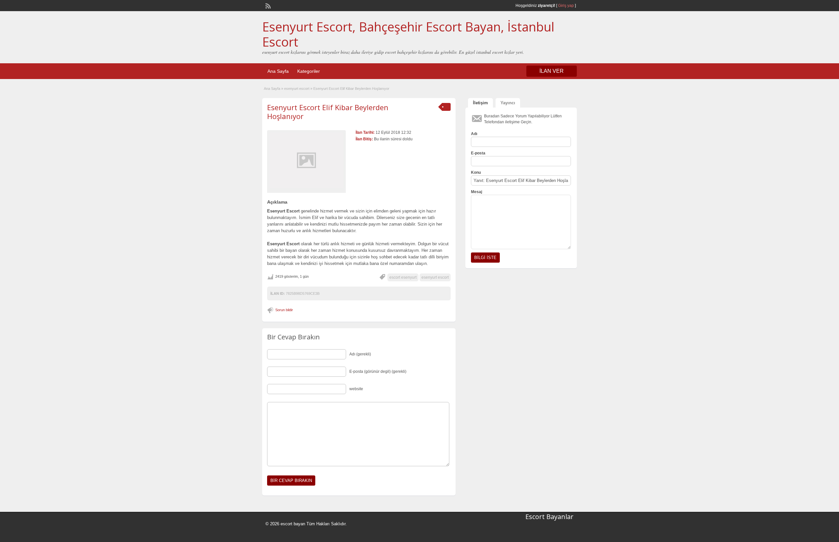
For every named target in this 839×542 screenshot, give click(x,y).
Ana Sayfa (278, 71)
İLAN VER (551, 71)
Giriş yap (566, 5)
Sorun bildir (284, 310)
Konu (476, 172)
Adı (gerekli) (360, 354)
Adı (474, 133)
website (356, 389)
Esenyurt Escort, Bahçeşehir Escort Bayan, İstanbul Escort (408, 34)
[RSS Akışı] (267, 5)
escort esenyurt (403, 277)
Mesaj (476, 192)
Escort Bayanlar (549, 516)
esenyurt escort (296, 88)
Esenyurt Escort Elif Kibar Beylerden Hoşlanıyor (327, 111)
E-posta (478, 153)
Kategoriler (308, 71)
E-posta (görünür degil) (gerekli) (377, 371)
